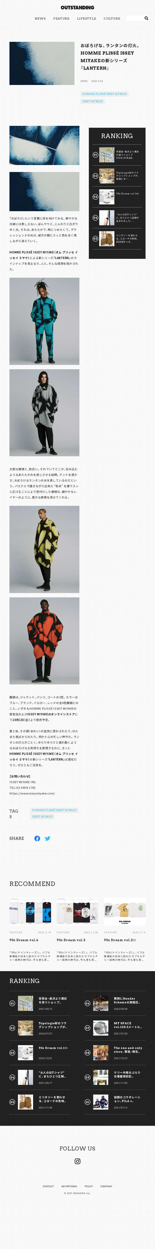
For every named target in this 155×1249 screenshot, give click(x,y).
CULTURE (112, 18)
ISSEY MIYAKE (92, 101)
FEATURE (61, 18)
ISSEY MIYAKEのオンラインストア (51, 714)
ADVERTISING (69, 1186)
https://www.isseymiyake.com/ (32, 793)
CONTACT (48, 1186)
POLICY (89, 1186)
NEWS (40, 18)
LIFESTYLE (86, 18)
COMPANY (106, 1186)
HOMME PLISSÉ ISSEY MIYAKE (104, 94)
